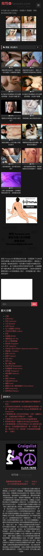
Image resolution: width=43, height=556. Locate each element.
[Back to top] (36, 550)
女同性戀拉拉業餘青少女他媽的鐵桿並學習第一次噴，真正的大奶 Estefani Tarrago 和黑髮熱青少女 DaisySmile (23, 409)
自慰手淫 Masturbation (13, 366)
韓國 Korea (9, 383)
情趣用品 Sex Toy (11, 339)
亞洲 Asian (9, 319)
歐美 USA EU (10, 353)
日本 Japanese (10, 346)
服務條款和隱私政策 (13, 481)
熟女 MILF (9, 358)
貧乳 (7, 376)
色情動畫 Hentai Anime (13, 368)
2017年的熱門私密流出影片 (18, 484)
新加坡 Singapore (11, 344)
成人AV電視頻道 (11, 341)
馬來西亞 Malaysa (12, 391)
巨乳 (7, 334)
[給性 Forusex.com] (17, 5)
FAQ (26, 481)
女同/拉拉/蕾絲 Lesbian (13, 331)
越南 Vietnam (10, 378)
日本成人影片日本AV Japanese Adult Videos (21, 348)
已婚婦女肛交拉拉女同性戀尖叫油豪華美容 (21, 419)
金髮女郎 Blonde (11, 381)
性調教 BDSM (10, 336)
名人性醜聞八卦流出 (12, 329)
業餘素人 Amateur (12, 351)
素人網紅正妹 (10, 363)
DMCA (34, 481)
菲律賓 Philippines (12, 371)
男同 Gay (8, 361)
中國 (7, 316)
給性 (9, 489)
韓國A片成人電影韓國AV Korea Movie (19, 386)
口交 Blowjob (10, 324)
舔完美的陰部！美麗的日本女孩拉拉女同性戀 (22, 421)
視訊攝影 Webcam (12, 373)
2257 (33, 484)
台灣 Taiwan (9, 326)
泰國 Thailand (10, 356)
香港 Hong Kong (11, 388)
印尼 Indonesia (10, 321)
